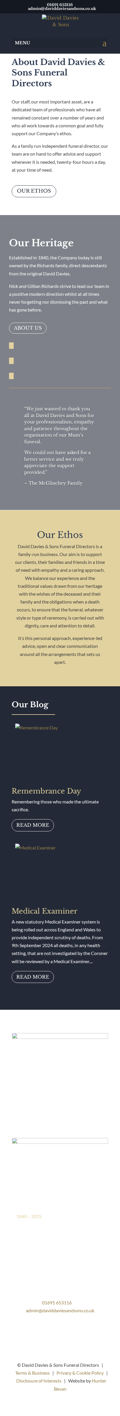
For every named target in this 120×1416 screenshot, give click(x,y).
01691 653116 (57, 1302)
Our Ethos (34, 191)
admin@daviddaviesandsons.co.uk (60, 1310)
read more (32, 825)
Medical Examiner (44, 911)
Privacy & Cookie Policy (80, 1372)
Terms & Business (32, 1372)
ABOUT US (28, 328)
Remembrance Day (46, 791)
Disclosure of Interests (38, 1380)
